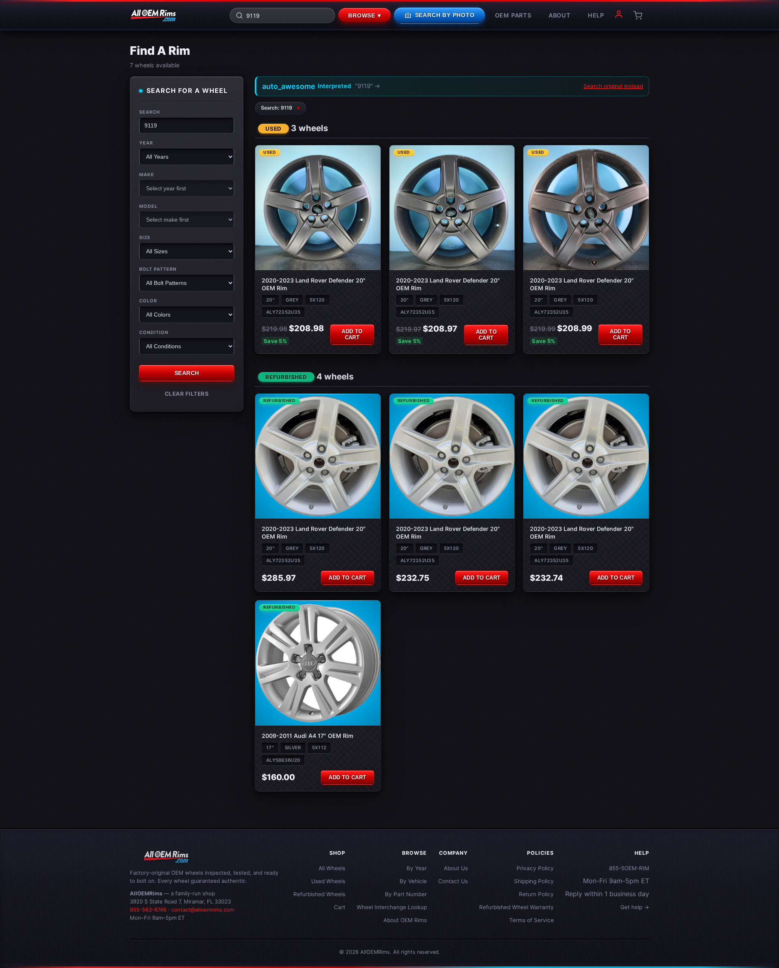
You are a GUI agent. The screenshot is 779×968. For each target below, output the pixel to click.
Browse (364, 16)
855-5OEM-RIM (629, 868)
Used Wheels (328, 881)
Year (146, 143)
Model (148, 206)
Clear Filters (187, 393)
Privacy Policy (535, 868)
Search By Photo (439, 15)
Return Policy (536, 894)
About (560, 15)
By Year (417, 868)
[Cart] (637, 15)
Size (145, 237)
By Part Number (406, 894)
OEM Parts (513, 15)
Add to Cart (352, 334)
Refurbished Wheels (319, 894)
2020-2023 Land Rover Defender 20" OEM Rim (314, 284)
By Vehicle (413, 881)
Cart (339, 907)
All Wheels (331, 868)
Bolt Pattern (157, 269)
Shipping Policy (534, 881)
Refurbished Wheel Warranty (516, 907)
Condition (153, 332)
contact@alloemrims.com (202, 909)
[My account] (618, 15)
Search (149, 112)
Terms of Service (531, 920)
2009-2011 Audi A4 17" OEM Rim (307, 735)
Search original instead (613, 86)
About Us (456, 868)
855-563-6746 (148, 909)
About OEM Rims (405, 920)
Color (148, 301)
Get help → (634, 907)
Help (596, 15)
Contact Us (453, 881)
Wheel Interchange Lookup (392, 907)
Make (146, 174)
